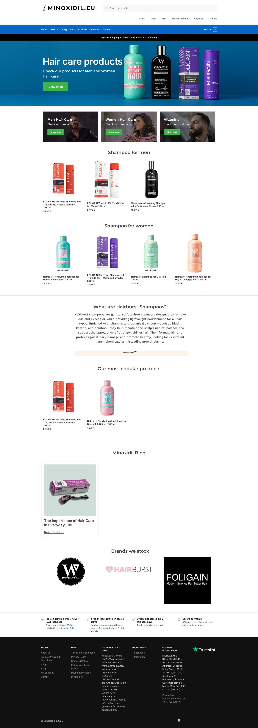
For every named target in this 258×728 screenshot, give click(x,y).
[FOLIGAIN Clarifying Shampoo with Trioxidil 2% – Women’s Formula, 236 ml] (107, 252)
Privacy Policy (78, 656)
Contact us (168, 695)
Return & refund (180, 18)
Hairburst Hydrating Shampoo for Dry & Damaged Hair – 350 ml (193, 278)
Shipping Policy (68, 628)
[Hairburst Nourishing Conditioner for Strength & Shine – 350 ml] (107, 397)
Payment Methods (81, 672)
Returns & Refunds (108, 628)
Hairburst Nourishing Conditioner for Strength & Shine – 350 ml (107, 423)
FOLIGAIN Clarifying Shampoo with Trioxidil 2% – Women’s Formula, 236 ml (106, 278)
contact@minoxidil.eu (174, 698)
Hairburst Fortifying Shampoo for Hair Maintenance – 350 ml (61, 278)
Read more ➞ (54, 532)
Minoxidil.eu (108, 655)
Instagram (139, 656)
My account (47, 672)
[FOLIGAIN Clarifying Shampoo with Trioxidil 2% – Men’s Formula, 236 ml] (63, 179)
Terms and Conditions (83, 652)
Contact (213, 18)
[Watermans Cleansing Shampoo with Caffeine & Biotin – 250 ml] (151, 179)
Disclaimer (77, 676)
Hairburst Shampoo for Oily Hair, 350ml (149, 278)
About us (198, 18)
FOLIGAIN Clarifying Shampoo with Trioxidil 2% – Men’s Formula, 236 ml (62, 204)
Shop (153, 18)
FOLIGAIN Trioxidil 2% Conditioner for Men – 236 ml (106, 205)
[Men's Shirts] (71, 127)
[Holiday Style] (187, 127)
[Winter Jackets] (129, 127)
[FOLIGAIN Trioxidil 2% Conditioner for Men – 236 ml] (107, 179)
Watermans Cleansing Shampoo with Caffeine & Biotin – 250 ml (148, 205)
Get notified (63, 290)
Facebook (139, 652)
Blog (164, 18)
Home (142, 18)
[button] (210, 29)
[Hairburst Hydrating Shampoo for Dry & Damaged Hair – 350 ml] (195, 253)
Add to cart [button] (63, 217)
